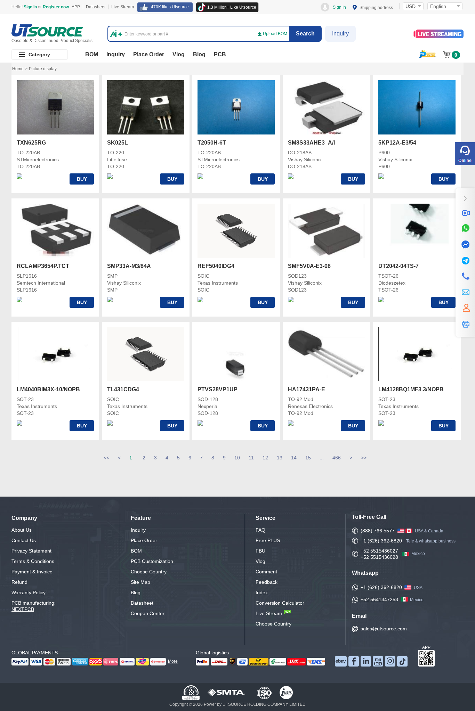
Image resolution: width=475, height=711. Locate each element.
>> (364, 457)
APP (76, 7)
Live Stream (122, 7)
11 (251, 457)
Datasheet (95, 7)
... (322, 457)
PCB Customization (152, 561)
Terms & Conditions (32, 561)
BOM (91, 54)
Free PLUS (268, 540)
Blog (199, 54)
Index (262, 592)
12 (265, 457)
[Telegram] (465, 261)
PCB (220, 54)
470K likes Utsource (170, 7)
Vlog (178, 54)
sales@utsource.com (384, 628)
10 (237, 457)
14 (294, 457)
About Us (21, 530)
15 (308, 457)
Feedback (266, 582)
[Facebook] (465, 245)
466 (336, 457)
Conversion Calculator (280, 603)
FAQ (260, 530)
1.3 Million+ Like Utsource (231, 7)
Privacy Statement (31, 551)
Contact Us (23, 540)
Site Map (140, 582)
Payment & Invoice (32, 571)
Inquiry (340, 33)
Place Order (148, 54)
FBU (260, 551)
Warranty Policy (28, 592)
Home (18, 68)
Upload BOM (275, 33)
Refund (19, 582)
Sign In (339, 7)
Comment (266, 571)
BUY (82, 179)
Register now (56, 7)
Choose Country (149, 571)
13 (279, 457)
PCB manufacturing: (33, 606)
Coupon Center (147, 613)
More (173, 661)
